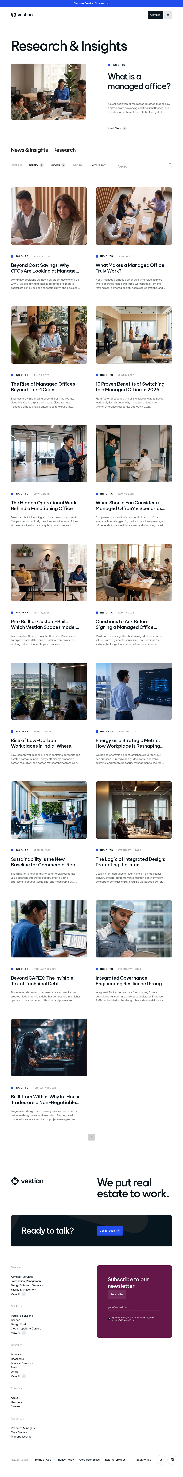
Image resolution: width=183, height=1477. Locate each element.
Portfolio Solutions (22, 1315)
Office (14, 1371)
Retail (14, 1367)
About (14, 1397)
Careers (16, 1406)
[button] (36, 165)
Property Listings (21, 1436)
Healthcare (17, 1359)
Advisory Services (22, 1276)
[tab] (29, 153)
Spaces (15, 1320)
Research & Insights (23, 1428)
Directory (16, 1402)
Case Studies (19, 1432)
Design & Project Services (27, 1285)
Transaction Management (26, 1281)
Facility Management (23, 1289)
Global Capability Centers (26, 1328)
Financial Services (22, 1363)
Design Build (18, 1324)
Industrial (16, 1354)
